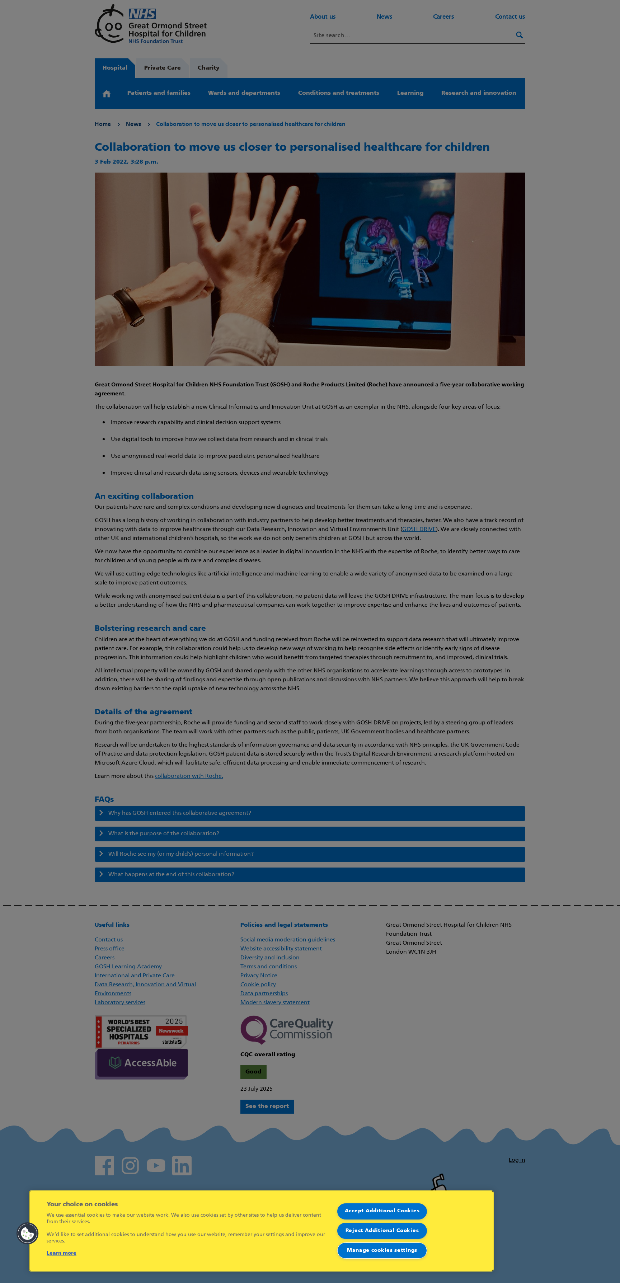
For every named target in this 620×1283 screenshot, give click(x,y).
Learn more (61, 1253)
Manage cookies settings (382, 1250)
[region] (261, 1231)
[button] (27, 1233)
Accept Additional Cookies (382, 1211)
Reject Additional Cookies (382, 1230)
